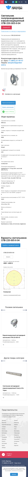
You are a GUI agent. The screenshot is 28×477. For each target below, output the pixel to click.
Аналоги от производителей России (12, 295)
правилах (20, 470)
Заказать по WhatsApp (9, 111)
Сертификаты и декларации (12, 94)
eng (21, 2)
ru (19, 2)
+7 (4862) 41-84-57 (15, 61)
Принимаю (14, 474)
